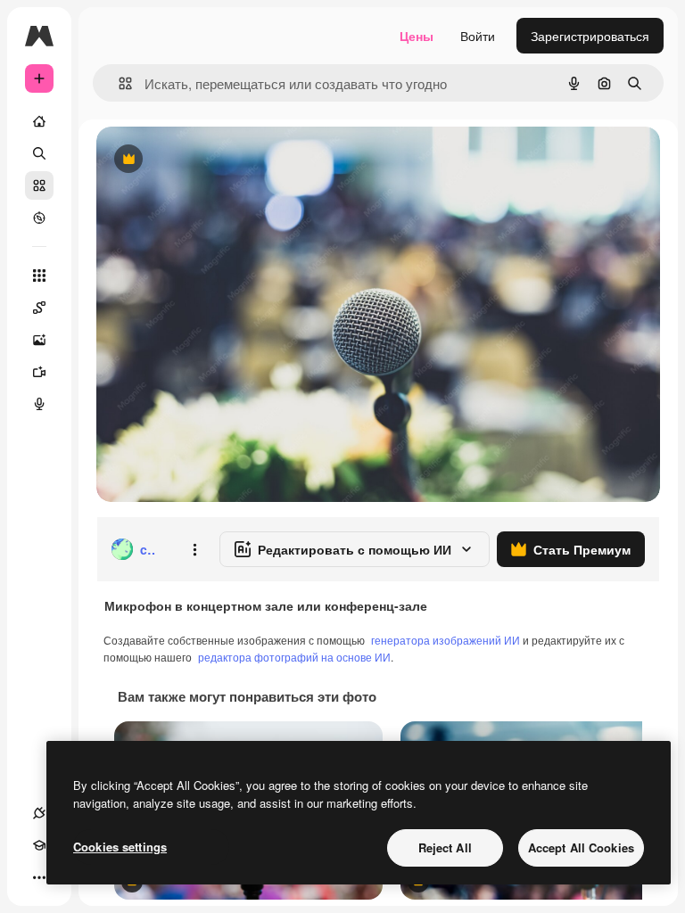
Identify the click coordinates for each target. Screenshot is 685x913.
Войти (477, 36)
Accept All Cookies (581, 847)
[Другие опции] (194, 549)
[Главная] (39, 121)
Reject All (445, 847)
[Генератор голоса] (39, 404)
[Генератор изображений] (39, 339)
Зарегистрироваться (590, 36)
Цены (416, 36)
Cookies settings (120, 846)
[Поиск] (39, 153)
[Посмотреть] (39, 217)
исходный (216, 160)
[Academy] (39, 845)
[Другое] (39, 877)
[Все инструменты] (39, 275)
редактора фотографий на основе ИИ (294, 656)
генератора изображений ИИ (445, 639)
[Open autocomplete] (118, 83)
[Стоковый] (39, 185)
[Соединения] (39, 813)
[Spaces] (39, 307)
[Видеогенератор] (39, 372)
